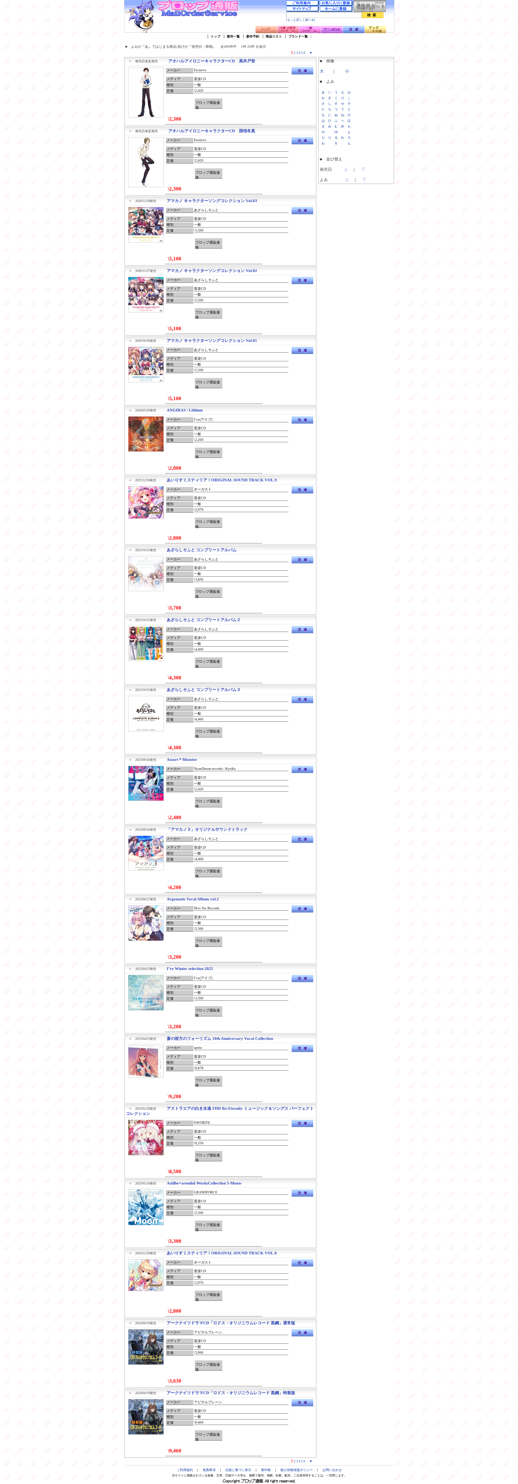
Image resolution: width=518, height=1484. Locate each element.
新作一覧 (233, 36)
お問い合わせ (332, 1470)
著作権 (266, 1470)
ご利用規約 (185, 1470)
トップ (215, 36)
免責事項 (209, 1470)
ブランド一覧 (298, 36)
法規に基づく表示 (238, 1470)
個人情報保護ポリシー (296, 1470)
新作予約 (252, 36)
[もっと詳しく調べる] (300, 19)
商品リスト (274, 36)
